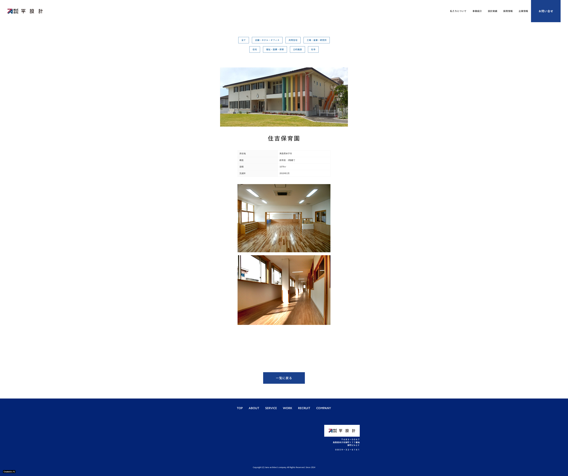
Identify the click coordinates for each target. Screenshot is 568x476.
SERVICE (271, 408)
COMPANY (323, 408)
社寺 (313, 49)
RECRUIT (304, 408)
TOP (240, 408)
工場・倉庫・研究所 (317, 40)
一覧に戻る (284, 378)
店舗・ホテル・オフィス (267, 40)
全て (243, 40)
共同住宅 (293, 40)
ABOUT (254, 408)
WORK (287, 408)
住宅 (254, 49)
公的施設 (297, 49)
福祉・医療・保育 (275, 49)
